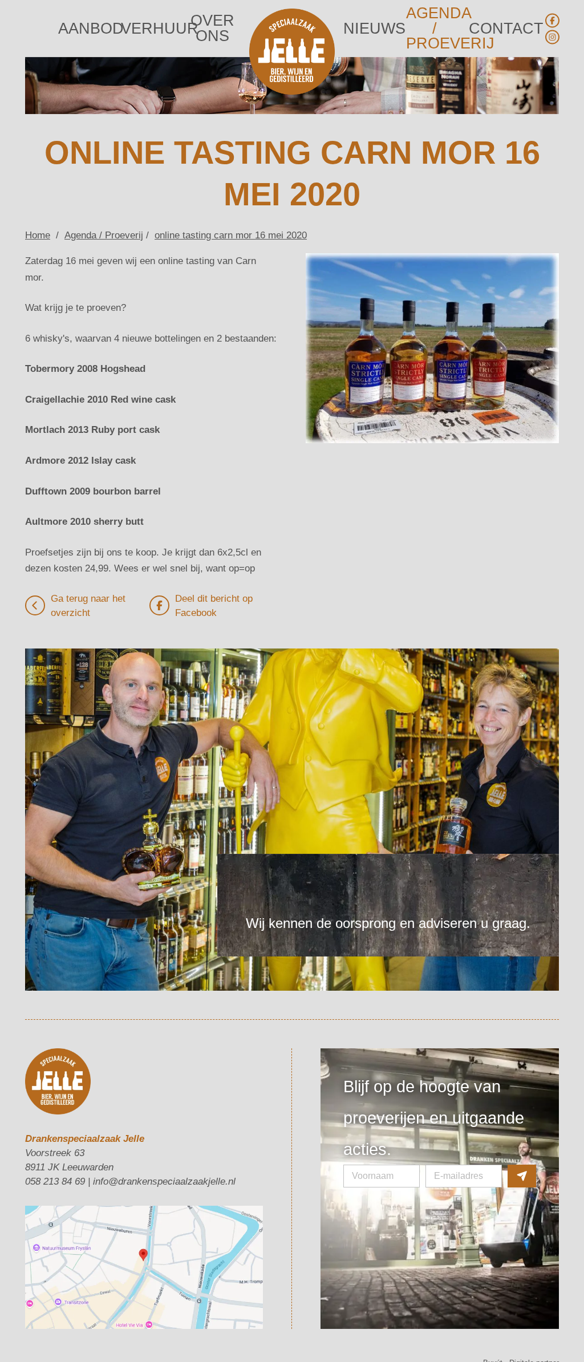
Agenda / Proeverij (434, 28)
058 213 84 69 (55, 1139)
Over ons (212, 29)
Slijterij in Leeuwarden (217, 1324)
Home (37, 193)
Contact (497, 29)
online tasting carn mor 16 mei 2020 (231, 193)
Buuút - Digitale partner (521, 1321)
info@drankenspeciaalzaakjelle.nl (164, 1139)
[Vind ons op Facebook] (552, 20)
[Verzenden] (522, 1103)
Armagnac (367, 1324)
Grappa (269, 1324)
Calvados (301, 1324)
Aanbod (87, 29)
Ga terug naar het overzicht (88, 564)
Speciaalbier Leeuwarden (135, 1324)
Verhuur (149, 29)
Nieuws (372, 29)
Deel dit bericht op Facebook (214, 564)
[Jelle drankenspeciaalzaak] (292, 54)
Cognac (333, 1324)
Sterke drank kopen (57, 1324)
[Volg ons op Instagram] (552, 37)
